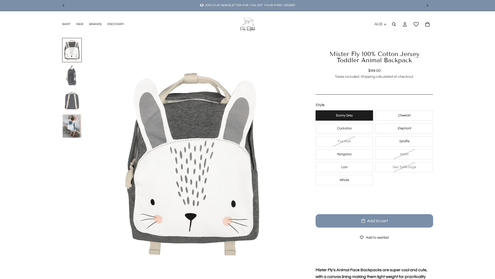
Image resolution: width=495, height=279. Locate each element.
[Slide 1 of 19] (72, 50)
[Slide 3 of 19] (72, 100)
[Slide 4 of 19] (72, 126)
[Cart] (427, 24)
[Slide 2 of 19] (72, 75)
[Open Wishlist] (416, 24)
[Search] (394, 24)
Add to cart (377, 221)
